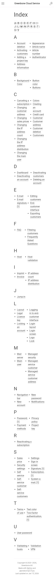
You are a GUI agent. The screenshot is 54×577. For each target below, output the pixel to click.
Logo (32, 337)
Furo (33, 571)
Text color (32, 509)
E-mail (20, 196)
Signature (36, 468)
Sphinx (29, 568)
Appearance (38, 43)
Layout (20, 309)
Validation (36, 545)
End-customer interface (35, 206)
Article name (38, 46)
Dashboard (22, 172)
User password (24, 532)
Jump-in (21, 296)
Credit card (38, 114)
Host (19, 256)
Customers (38, 135)
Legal (20, 313)
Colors (36, 100)
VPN (33, 549)
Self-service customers (22, 493)
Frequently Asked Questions (32, 240)
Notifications (37, 401)
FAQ (19, 230)
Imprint (20, 273)
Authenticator (39, 57)
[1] (18, 206)
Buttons (36, 87)
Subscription (37, 472)
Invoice (20, 276)
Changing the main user (22, 156)
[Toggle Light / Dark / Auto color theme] (51, 3)
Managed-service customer (33, 364)
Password (22, 418)
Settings (35, 458)
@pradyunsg (24, 571)
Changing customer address (22, 111)
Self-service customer (21, 482)
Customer (38, 118)
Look (31, 341)
